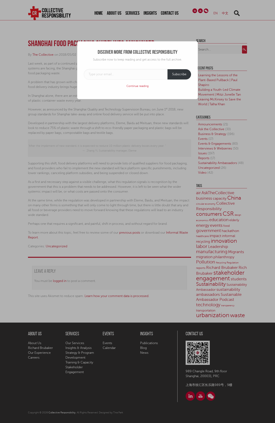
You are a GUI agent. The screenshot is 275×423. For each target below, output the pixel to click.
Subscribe (179, 74)
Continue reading (137, 86)
